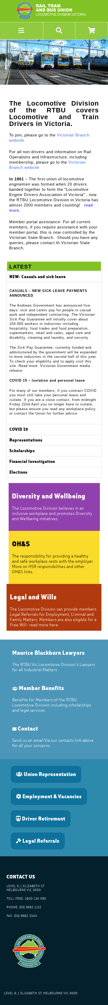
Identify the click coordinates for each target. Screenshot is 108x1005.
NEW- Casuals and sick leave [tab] (37, 276)
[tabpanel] (54, 353)
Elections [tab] (18, 472)
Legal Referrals (40, 841)
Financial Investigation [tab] (32, 461)
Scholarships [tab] (22, 450)
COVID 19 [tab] (18, 429)
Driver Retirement (43, 818)
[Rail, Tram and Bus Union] (53, 19)
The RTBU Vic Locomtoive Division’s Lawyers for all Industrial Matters (53, 667)
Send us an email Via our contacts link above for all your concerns (53, 743)
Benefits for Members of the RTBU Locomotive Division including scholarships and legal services (51, 705)
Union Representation (49, 774)
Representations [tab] (25, 440)
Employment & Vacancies (51, 796)
